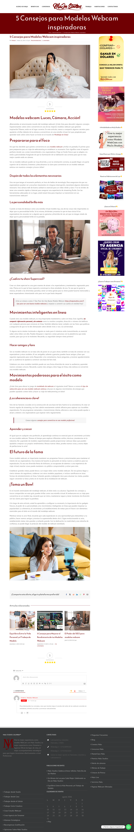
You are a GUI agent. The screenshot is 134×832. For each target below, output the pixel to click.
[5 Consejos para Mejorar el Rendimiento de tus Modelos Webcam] (50, 612)
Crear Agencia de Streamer (14, 815)
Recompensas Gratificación (14, 825)
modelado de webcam (45, 386)
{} (47, 683)
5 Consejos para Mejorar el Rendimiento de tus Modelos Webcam (50, 637)
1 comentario (45, 40)
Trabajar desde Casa (11, 796)
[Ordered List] (34, 683)
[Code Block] (42, 683)
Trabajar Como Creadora (13, 806)
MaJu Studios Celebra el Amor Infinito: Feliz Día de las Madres (67, 772)
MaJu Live (95, 777)
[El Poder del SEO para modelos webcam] (77, 612)
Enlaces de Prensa (98, 773)
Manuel (14, 40)
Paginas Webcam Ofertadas (102, 787)
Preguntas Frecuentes (100, 735)
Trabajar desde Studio (12, 792)
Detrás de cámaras (99, 763)
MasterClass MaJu (98, 754)
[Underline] (28, 683)
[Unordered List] (37, 683)
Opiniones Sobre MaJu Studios (15, 829)
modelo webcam (56, 147)
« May (49, 821)
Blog (93, 740)
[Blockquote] (39, 683)
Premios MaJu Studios (100, 758)
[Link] (45, 683)
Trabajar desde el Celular (13, 801)
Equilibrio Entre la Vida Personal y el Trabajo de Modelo (20, 637)
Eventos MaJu (97, 744)
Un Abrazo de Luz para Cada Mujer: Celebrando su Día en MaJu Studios (67, 779)
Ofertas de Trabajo (98, 768)
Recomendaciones (36, 40)
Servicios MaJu (97, 782)
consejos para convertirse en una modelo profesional (56, 420)
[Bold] (23, 683)
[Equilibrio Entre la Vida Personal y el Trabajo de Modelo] (22, 612)
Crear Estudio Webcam (12, 811)
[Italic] (26, 683)
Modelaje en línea (61, 135)
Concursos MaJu (97, 749)
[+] (50, 683)
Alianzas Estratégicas (12, 820)
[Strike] (31, 683)
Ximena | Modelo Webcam (29, 698)
